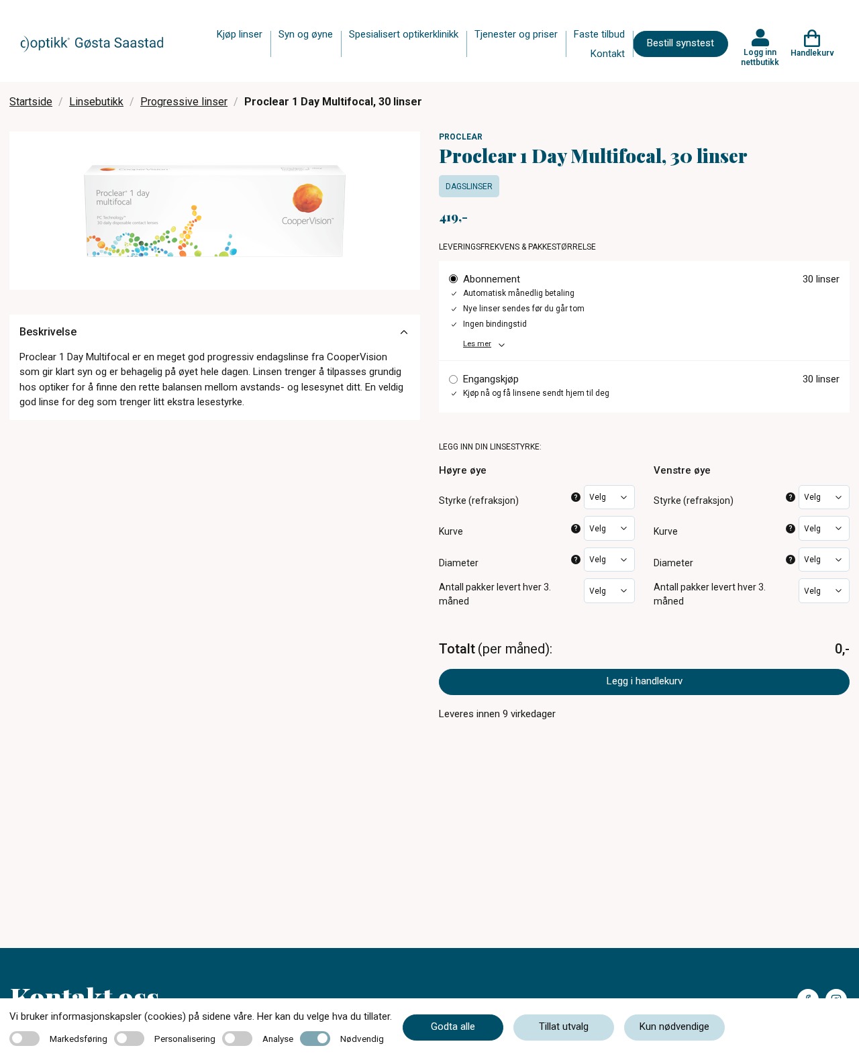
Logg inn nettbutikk (760, 57)
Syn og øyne (306, 34)
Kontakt (608, 54)
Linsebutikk (96, 101)
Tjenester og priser (516, 34)
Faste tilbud (599, 34)
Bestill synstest (680, 43)
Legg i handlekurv (645, 681)
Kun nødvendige (674, 1026)
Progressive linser (184, 101)
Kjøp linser (239, 34)
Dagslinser (469, 186)
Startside (30, 101)
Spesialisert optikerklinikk (403, 34)
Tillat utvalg (564, 1026)
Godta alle (453, 1026)
